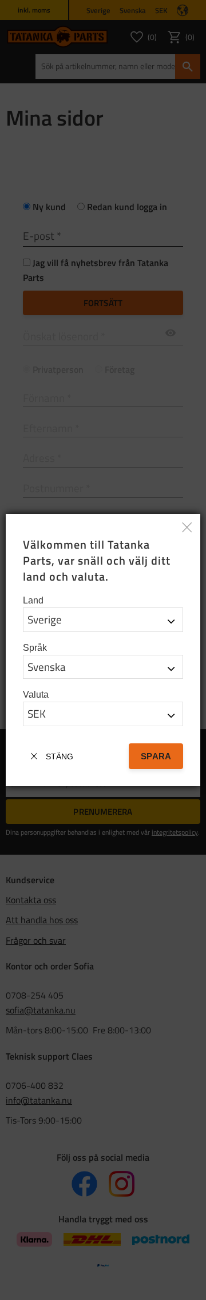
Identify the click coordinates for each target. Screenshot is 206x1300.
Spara (156, 756)
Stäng (59, 756)
